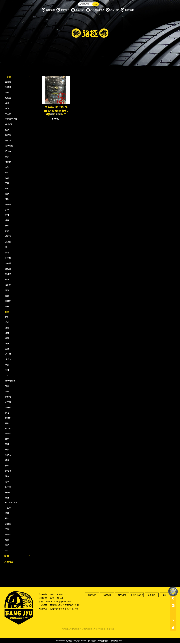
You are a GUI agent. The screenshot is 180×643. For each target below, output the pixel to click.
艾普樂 (8, 242)
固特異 (8, 135)
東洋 (7, 167)
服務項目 (65, 10)
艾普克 (8, 359)
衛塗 (7, 545)
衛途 (7, 498)
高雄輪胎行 (74, 629)
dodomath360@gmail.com (58, 601)
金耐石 (8, 492)
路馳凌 (8, 140)
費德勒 (8, 162)
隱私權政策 (91, 641)
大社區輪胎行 (99, 629)
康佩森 (8, 397)
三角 (7, 375)
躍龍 (7, 423)
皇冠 (7, 338)
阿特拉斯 (9, 124)
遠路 (7, 296)
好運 (7, 370)
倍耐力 (8, 98)
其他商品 (8, 561)
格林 (7, 215)
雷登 (7, 290)
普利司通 (9, 146)
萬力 (7, 247)
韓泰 (7, 220)
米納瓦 (8, 455)
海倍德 (8, 269)
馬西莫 (8, 524)
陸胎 (7, 466)
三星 (7, 529)
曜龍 (7, 540)
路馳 (7, 317)
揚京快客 (69, 641)
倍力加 (8, 258)
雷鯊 (7, 344)
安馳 (7, 226)
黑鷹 (7, 391)
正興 (7, 183)
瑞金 (7, 476)
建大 (7, 157)
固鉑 (7, 173)
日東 (7, 178)
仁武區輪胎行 (86, 629)
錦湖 (7, 194)
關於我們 (50, 10)
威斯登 (8, 236)
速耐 (7, 199)
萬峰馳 (8, 407)
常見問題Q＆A (97, 10)
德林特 (8, 274)
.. (109, 641)
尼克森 (8, 151)
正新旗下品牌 (11, 119)
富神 (7, 444)
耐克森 (8, 402)
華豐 (7, 460)
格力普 (8, 354)
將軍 (7, 482)
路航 (7, 188)
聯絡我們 (129, 10)
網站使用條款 (103, 641)
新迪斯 (8, 418)
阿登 (7, 450)
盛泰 (7, 279)
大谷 (7, 413)
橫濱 (7, 103)
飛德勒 (8, 263)
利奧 (7, 365)
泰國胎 (8, 301)
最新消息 (114, 10)
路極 (7, 312)
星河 (7, 550)
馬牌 (7, 92)
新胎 (6, 556)
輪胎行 (65, 629)
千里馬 (8, 508)
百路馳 (8, 285)
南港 (7, 108)
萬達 (7, 333)
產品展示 (79, 10)
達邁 (7, 349)
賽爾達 (8, 534)
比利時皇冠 (10, 381)
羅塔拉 (8, 433)
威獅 (7, 439)
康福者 (8, 471)
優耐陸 (8, 204)
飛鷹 (7, 513)
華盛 (7, 322)
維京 (7, 130)
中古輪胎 (110, 629)
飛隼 (7, 210)
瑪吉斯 (8, 114)
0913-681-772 (57, 598)
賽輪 (7, 307)
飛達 (7, 231)
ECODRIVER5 (11, 503)
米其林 (8, 87)
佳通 (7, 252)
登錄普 (8, 82)
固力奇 (8, 487)
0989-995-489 (57, 594)
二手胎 (7, 76)
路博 (7, 328)
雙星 (7, 386)
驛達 (7, 518)
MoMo (8, 428)
